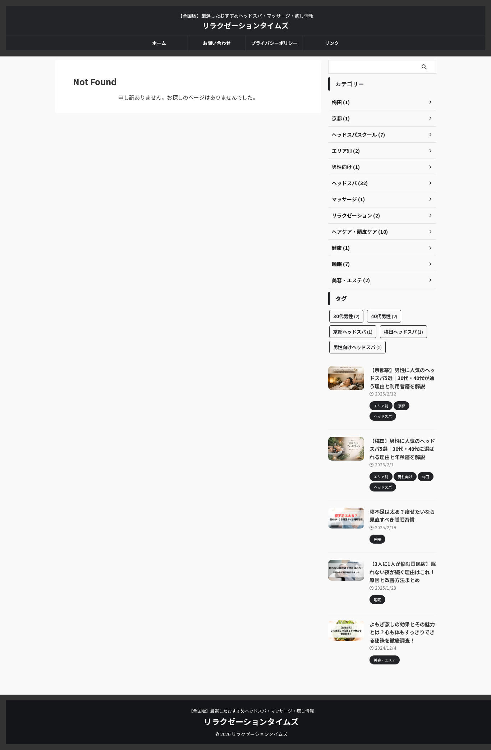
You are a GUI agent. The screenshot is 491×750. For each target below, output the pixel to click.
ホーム (159, 43)
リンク (332, 43)
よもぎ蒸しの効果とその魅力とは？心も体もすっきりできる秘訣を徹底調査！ (402, 632)
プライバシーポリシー (274, 43)
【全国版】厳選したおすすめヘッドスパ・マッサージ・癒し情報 (251, 711)
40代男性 (384, 316)
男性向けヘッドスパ (357, 347)
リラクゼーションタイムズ (245, 25)
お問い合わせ (217, 43)
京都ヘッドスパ (352, 331)
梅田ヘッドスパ (403, 331)
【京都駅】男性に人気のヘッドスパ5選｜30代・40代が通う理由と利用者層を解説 (402, 378)
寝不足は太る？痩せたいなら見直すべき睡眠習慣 (402, 515)
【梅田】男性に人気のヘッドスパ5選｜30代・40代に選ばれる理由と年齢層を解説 (402, 449)
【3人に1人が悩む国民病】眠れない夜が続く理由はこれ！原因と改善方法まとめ (403, 572)
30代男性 (346, 316)
